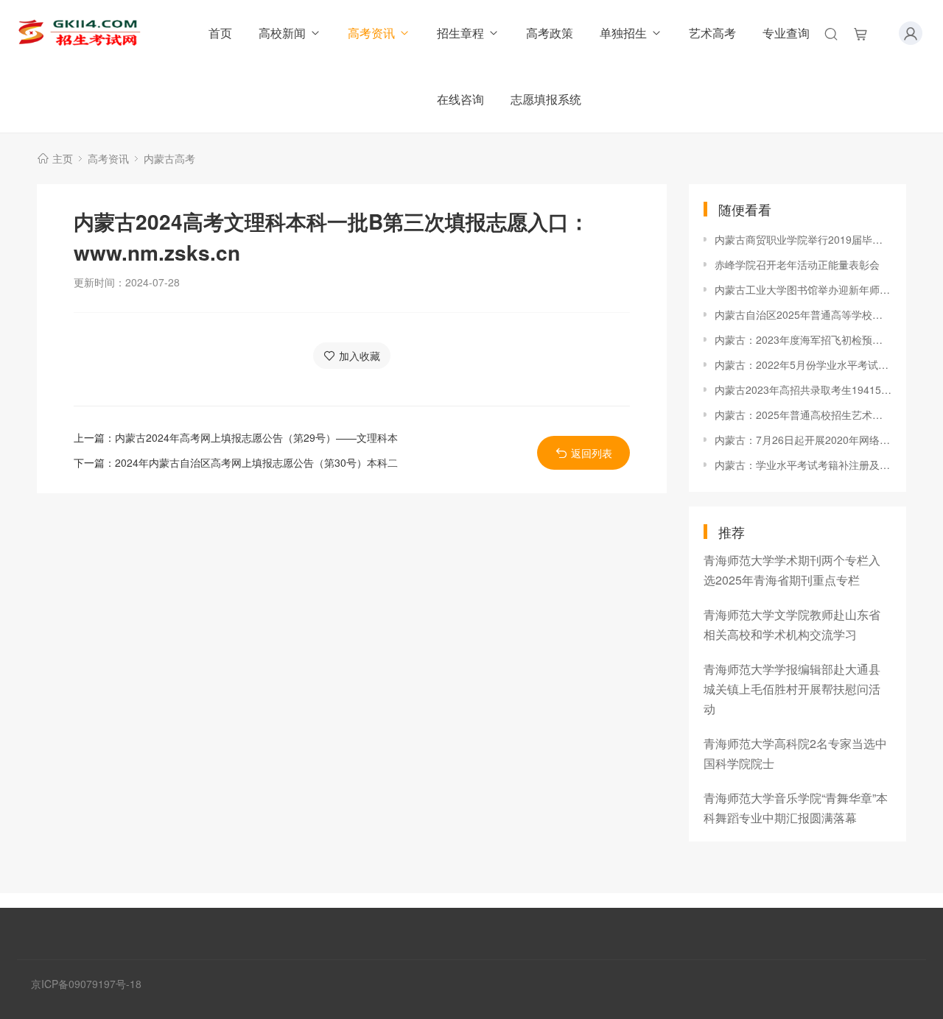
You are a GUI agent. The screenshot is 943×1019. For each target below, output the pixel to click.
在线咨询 (460, 99)
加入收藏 (359, 355)
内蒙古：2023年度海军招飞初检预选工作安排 (803, 339)
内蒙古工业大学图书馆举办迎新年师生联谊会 (803, 289)
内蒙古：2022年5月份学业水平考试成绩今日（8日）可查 (803, 364)
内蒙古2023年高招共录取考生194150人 (803, 389)
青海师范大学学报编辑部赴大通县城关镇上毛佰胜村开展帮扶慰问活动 (792, 688)
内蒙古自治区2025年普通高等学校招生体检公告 (803, 314)
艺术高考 (712, 32)
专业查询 (786, 32)
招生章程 (460, 32)
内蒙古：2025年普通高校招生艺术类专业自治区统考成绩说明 (803, 414)
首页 (220, 32)
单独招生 (623, 32)
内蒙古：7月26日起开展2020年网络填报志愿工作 (803, 439)
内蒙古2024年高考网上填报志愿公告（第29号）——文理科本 (256, 437)
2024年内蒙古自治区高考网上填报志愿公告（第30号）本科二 (256, 462)
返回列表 (591, 452)
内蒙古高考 (169, 158)
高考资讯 (371, 32)
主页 (62, 158)
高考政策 (549, 32)
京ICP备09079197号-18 (86, 983)
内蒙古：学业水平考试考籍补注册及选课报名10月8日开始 (803, 464)
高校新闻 (282, 32)
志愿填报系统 (546, 99)
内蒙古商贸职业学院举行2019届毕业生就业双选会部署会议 (803, 239)
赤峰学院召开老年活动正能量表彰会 (797, 264)
